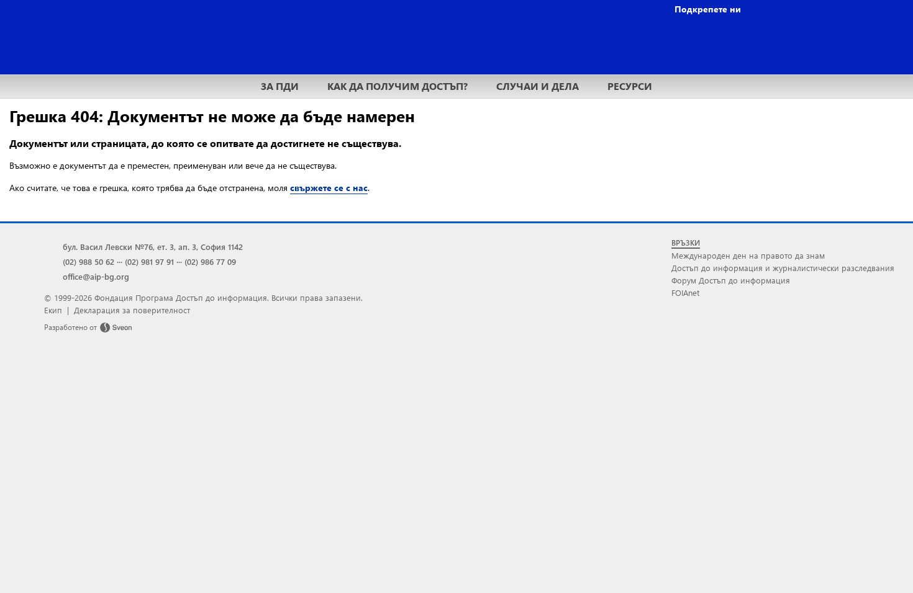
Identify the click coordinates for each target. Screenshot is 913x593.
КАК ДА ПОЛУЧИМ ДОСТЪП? (397, 85)
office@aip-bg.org (96, 276)
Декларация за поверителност (132, 310)
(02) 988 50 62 (88, 261)
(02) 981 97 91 (149, 261)
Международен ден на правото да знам (748, 255)
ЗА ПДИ (280, 85)
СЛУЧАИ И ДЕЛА (537, 85)
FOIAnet (685, 292)
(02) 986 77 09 (210, 261)
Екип (53, 310)
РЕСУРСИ (629, 85)
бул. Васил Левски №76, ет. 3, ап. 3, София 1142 (153, 246)
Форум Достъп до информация (730, 280)
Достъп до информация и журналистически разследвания (782, 267)
